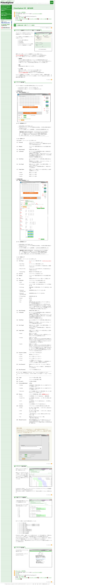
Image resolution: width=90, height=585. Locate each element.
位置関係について (45, 394)
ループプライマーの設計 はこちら (45, 27)
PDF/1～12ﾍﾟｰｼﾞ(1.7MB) (23, 18)
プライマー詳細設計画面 (23, 72)
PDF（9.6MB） (21, 17)
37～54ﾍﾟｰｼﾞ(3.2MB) (43, 18)
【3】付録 (17, 15)
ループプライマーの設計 (37, 13)
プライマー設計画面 (19, 55)
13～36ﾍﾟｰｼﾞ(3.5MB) (33, 18)
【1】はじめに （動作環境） (20, 12)
